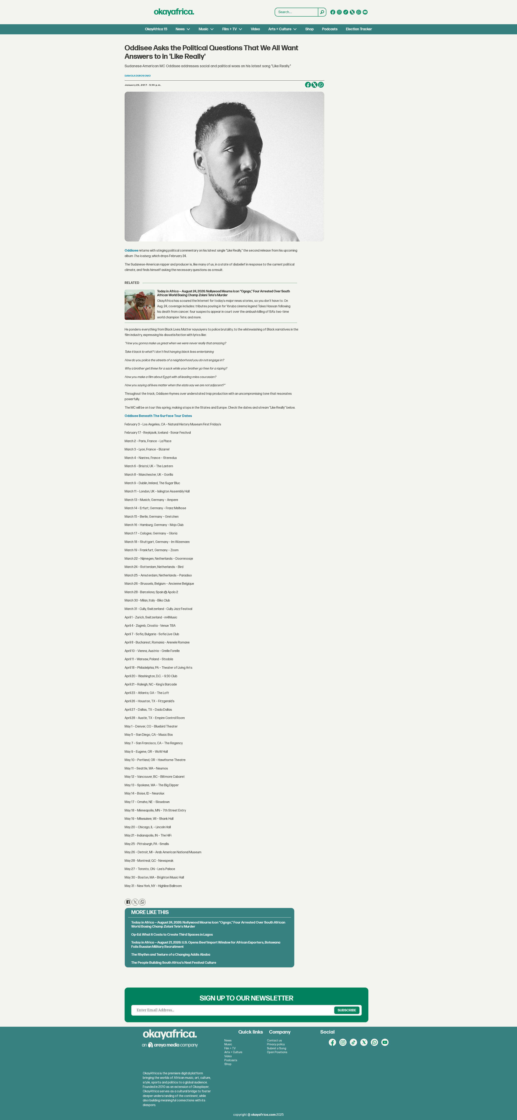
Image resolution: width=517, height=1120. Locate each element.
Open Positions (277, 1052)
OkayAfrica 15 (156, 29)
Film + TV (229, 29)
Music (203, 29)
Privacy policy (276, 1044)
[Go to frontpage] (174, 12)
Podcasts (329, 29)
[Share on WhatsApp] (142, 902)
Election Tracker (359, 29)
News (180, 29)
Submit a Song (276, 1048)
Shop (309, 29)
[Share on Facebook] (308, 85)
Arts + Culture (279, 29)
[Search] (322, 12)
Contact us (274, 1040)
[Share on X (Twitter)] (314, 85)
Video (255, 29)
